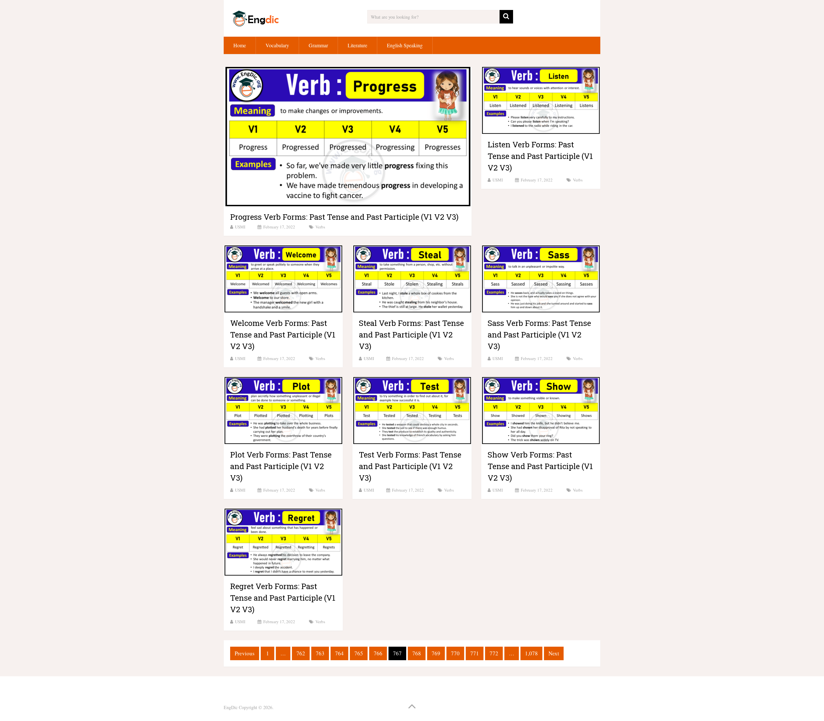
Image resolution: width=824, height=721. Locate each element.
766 (378, 653)
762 (300, 653)
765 (358, 653)
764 (339, 653)
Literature (357, 45)
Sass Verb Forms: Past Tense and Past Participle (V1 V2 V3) (539, 334)
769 (436, 653)
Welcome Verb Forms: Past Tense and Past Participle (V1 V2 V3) (282, 334)
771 (474, 653)
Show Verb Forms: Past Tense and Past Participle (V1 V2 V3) (540, 466)
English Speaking (405, 45)
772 (494, 653)
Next (553, 653)
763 (320, 653)
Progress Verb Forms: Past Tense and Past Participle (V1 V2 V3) (344, 217)
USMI (240, 227)
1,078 (531, 653)
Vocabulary (277, 45)
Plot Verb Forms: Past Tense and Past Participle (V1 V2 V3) (281, 466)
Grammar (318, 45)
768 (416, 653)
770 (455, 653)
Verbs (320, 227)
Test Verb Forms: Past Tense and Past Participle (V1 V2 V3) (410, 466)
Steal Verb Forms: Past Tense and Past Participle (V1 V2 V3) (411, 334)
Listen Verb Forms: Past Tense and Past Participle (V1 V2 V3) (540, 156)
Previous (245, 653)
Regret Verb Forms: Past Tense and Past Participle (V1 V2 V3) (282, 598)
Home (239, 45)
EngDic (231, 707)
